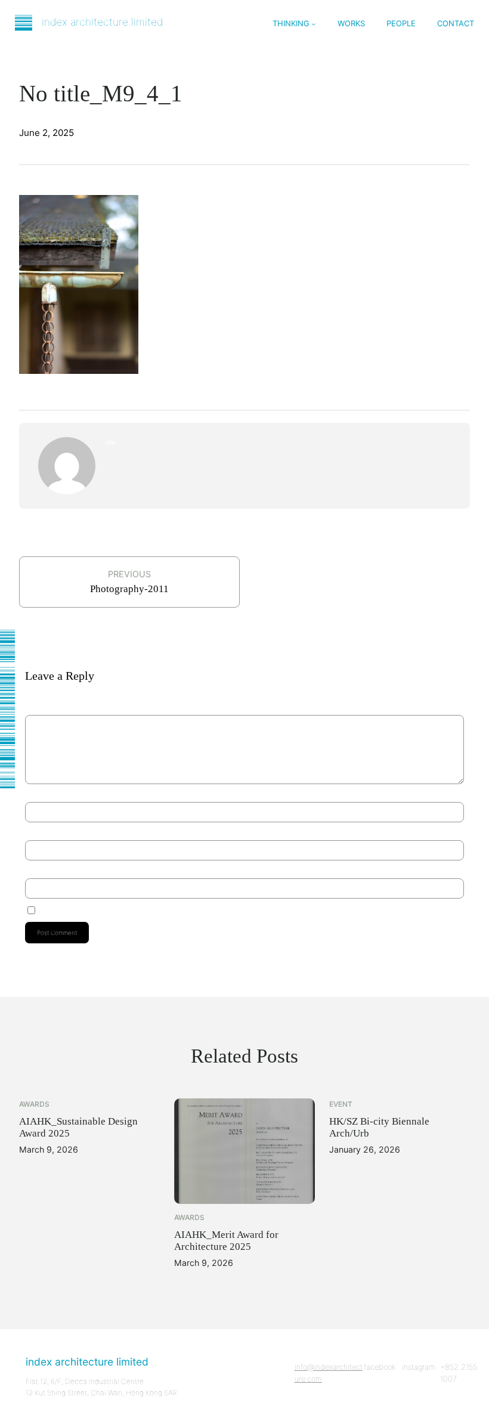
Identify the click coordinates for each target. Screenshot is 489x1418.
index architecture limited (102, 22)
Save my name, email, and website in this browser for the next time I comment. (146, 909)
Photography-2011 (129, 589)
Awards (34, 1104)
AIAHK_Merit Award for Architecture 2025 (226, 1240)
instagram (418, 1367)
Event (340, 1104)
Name (35, 791)
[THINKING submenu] (313, 23)
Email (34, 830)
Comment (40, 710)
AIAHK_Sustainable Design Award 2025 (78, 1127)
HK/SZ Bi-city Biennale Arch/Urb (379, 1127)
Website (36, 868)
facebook (379, 1367)
